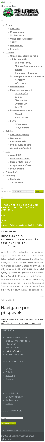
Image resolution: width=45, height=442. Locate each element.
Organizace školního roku (24, 56)
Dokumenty (16, 45)
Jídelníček (15, 138)
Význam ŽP (21, 104)
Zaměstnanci (17, 182)
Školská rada (17, 35)
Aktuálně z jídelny (19, 134)
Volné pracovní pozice (22, 39)
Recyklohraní (22, 128)
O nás (9, 25)
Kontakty (20, 80)
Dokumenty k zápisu (26, 73)
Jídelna (9, 131)
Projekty (15, 49)
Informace (20, 83)
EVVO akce (21, 124)
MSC (8, 151)
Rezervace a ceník (20, 158)
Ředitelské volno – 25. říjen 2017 (21, 324)
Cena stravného (18, 141)
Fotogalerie (12, 172)
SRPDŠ (13, 42)
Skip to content (8, 6)
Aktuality (15, 28)
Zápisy (18, 97)
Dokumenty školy (14, 397)
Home (3, 215)
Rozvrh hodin (17, 86)
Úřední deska (17, 32)
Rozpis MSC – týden (20, 162)
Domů (9, 369)
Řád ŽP (18, 107)
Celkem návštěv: (14, 430)
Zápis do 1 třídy (23, 63)
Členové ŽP (21, 100)
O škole (10, 52)
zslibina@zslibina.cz (16, 351)
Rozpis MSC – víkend (21, 165)
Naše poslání (21, 117)
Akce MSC (15, 155)
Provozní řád (17, 169)
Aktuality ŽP (21, 93)
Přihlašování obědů (20, 145)
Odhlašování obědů (20, 148)
